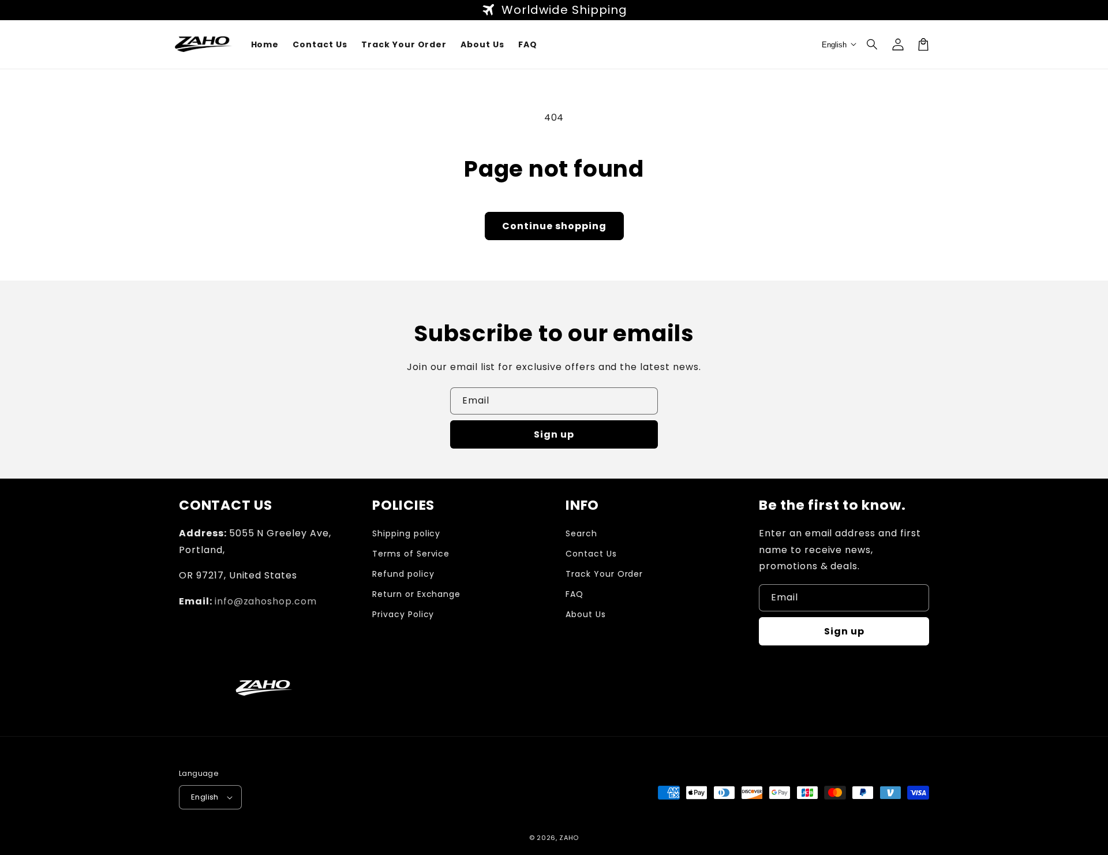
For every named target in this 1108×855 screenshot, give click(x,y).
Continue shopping (554, 226)
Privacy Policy (403, 614)
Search (581, 533)
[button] (872, 44)
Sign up (554, 434)
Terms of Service (411, 553)
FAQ (574, 594)
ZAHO (569, 837)
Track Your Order (604, 574)
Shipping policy (406, 533)
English (205, 796)
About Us (586, 614)
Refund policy (403, 574)
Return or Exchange (416, 594)
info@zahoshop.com (266, 601)
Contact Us (591, 553)
